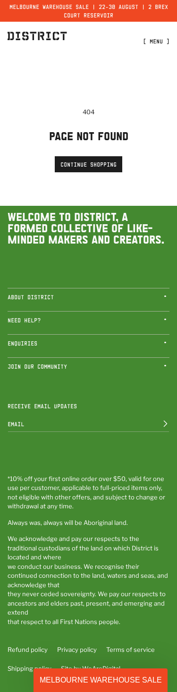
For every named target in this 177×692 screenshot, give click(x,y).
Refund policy (28, 649)
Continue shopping (88, 164)
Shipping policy (29, 668)
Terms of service (130, 649)
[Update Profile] (158, 424)
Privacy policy (77, 649)
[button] (88, 299)
